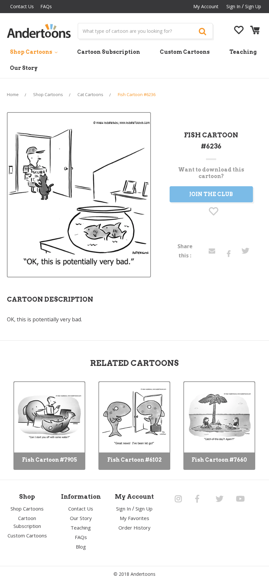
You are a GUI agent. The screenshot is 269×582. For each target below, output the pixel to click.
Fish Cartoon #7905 (49, 460)
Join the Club (211, 194)
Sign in (233, 6)
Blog (81, 546)
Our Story (24, 68)
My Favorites (134, 518)
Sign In (123, 508)
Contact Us (22, 6)
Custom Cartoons (185, 52)
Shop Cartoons (31, 52)
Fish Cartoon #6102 (134, 460)
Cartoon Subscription (108, 52)
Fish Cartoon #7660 (219, 460)
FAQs (46, 6)
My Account (205, 6)
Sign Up (253, 6)
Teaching (243, 52)
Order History (134, 527)
